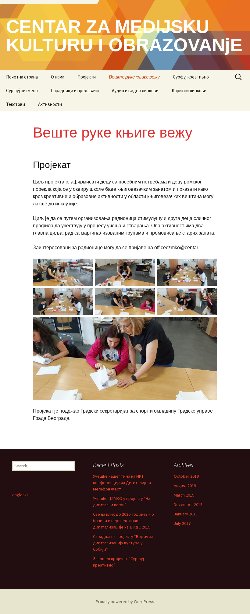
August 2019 (185, 485)
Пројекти (86, 77)
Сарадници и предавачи (75, 90)
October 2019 (186, 476)
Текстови (15, 104)
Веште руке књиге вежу (134, 77)
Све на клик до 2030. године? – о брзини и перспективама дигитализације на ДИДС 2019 (123, 520)
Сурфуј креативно (191, 77)
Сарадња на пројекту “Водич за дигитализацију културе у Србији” (123, 543)
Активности (50, 104)
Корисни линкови (189, 90)
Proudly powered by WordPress (125, 601)
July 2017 (182, 523)
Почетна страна (22, 77)
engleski (20, 494)
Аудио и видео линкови (135, 90)
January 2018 (186, 514)
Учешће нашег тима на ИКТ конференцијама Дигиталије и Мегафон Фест (122, 482)
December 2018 (188, 504)
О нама (57, 77)
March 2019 (184, 495)
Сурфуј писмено (22, 90)
